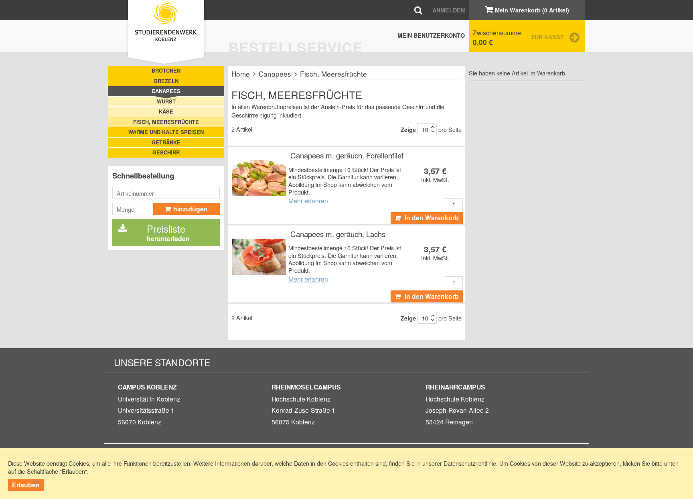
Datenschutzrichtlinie (470, 463)
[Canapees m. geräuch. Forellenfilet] (259, 178)
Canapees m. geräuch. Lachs (337, 234)
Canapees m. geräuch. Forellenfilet (346, 155)
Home (240, 74)
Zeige (408, 130)
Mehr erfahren (308, 200)
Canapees (275, 74)
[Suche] (418, 9)
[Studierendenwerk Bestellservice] (166, 33)
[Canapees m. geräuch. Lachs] (259, 256)
